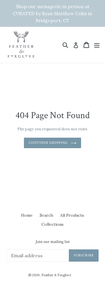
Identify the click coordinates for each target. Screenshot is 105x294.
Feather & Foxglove (56, 275)
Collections (52, 224)
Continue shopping (48, 143)
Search (46, 215)
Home (27, 215)
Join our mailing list (53, 241)
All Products (72, 215)
